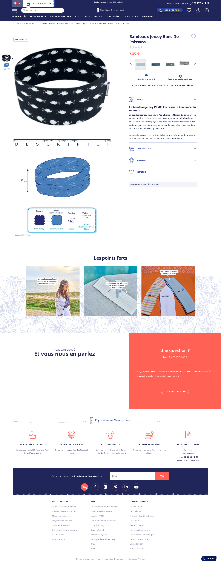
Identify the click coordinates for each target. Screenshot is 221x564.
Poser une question (175, 391)
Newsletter (147, 16)
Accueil (16, 23)
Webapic (141, 559)
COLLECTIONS (82, 16)
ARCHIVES (98, 16)
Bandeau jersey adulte (86, 23)
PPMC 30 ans (131, 16)
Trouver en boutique (179, 79)
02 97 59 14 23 (191, 456)
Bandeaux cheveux (65, 23)
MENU (14, 12)
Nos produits (28, 23)
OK (162, 476)
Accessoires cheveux (46, 23)
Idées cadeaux (114, 16)
